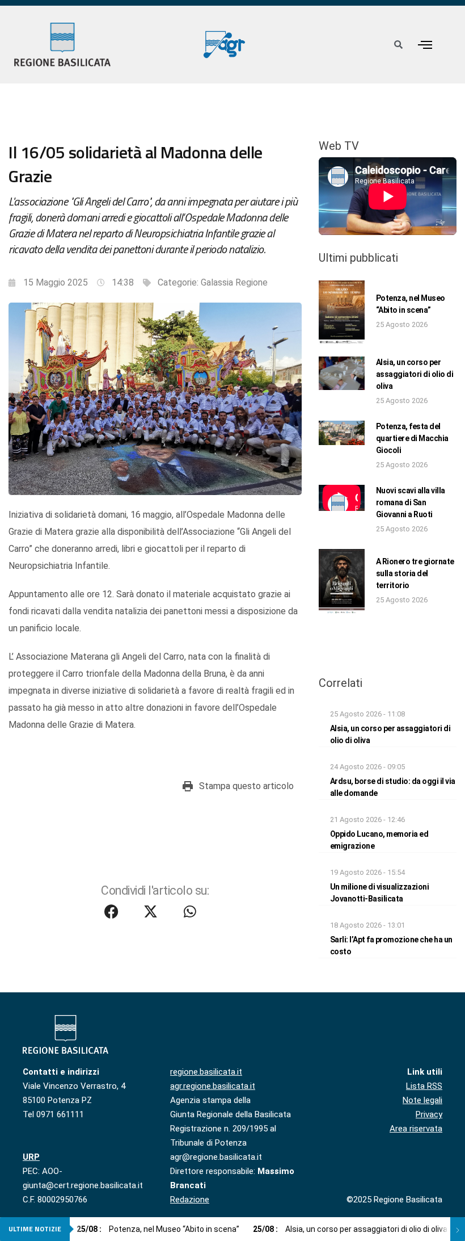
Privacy (429, 1114)
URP (31, 1157)
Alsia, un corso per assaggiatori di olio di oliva (415, 374)
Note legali (422, 1100)
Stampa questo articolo (246, 786)
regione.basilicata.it (206, 1072)
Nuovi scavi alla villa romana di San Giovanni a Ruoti (410, 502)
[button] (425, 44)
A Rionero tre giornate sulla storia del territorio (415, 573)
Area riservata (416, 1128)
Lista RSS (424, 1086)
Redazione (189, 1199)
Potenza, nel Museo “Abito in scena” (158, 1229)
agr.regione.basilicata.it (212, 1086)
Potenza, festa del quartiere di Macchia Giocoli (412, 438)
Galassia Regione (234, 282)
